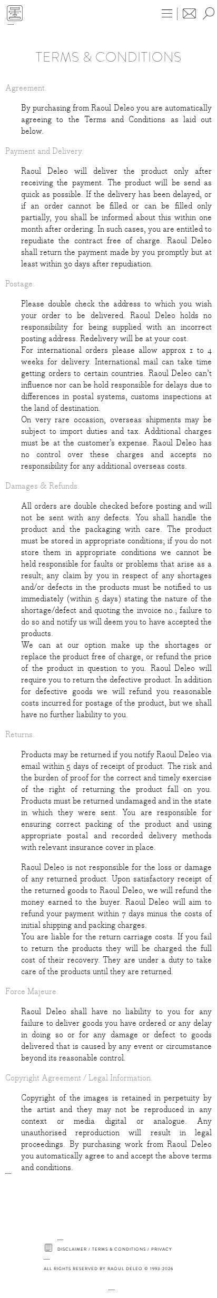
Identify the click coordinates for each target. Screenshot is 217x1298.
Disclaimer (72, 1249)
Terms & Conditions (119, 1249)
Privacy (161, 1249)
